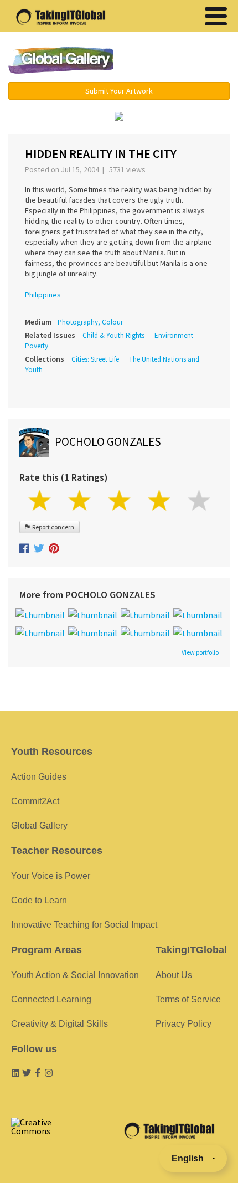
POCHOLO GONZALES (108, 441)
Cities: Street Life (95, 359)
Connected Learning (51, 999)
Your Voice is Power (50, 876)
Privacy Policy (183, 1023)
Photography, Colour (90, 322)
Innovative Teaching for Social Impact (84, 924)
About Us (174, 975)
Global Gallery (60, 60)
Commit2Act (35, 801)
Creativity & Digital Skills (59, 1023)
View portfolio (200, 652)
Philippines (43, 295)
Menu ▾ (180, 61)
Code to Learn (39, 900)
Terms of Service (188, 999)
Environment (173, 335)
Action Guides (38, 776)
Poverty (36, 346)
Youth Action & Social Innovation (75, 975)
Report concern (52, 527)
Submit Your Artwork (119, 91)
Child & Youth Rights (113, 335)
